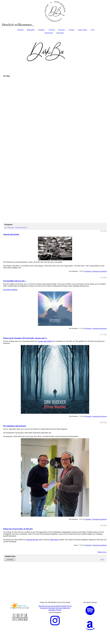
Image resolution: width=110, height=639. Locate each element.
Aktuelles (41, 30)
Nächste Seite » (102, 552)
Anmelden (9, 559)
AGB (92, 30)
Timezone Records (32, 540)
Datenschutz (49, 33)
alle (5, 227)
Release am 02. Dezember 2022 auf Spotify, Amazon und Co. (25, 338)
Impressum (60, 33)
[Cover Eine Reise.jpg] (55, 379)
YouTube (52, 30)
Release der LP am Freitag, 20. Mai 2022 (18, 529)
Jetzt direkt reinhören (10, 290)
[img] (55, 11)
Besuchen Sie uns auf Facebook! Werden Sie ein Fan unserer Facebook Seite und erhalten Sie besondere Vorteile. (55, 608)
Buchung (61, 30)
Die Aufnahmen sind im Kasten (14, 426)
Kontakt (71, 30)
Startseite (20, 30)
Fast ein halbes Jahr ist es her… (14, 281)
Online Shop (53, 540)
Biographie (30, 30)
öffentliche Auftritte (21, 227)
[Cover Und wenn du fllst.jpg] (55, 308)
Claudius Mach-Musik (44, 341)
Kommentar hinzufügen (99, 271)
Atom (102, 559)
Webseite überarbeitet (11, 234)
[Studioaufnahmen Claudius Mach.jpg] (55, 477)
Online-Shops (82, 30)
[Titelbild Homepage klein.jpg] (55, 248)
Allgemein (10, 227)
